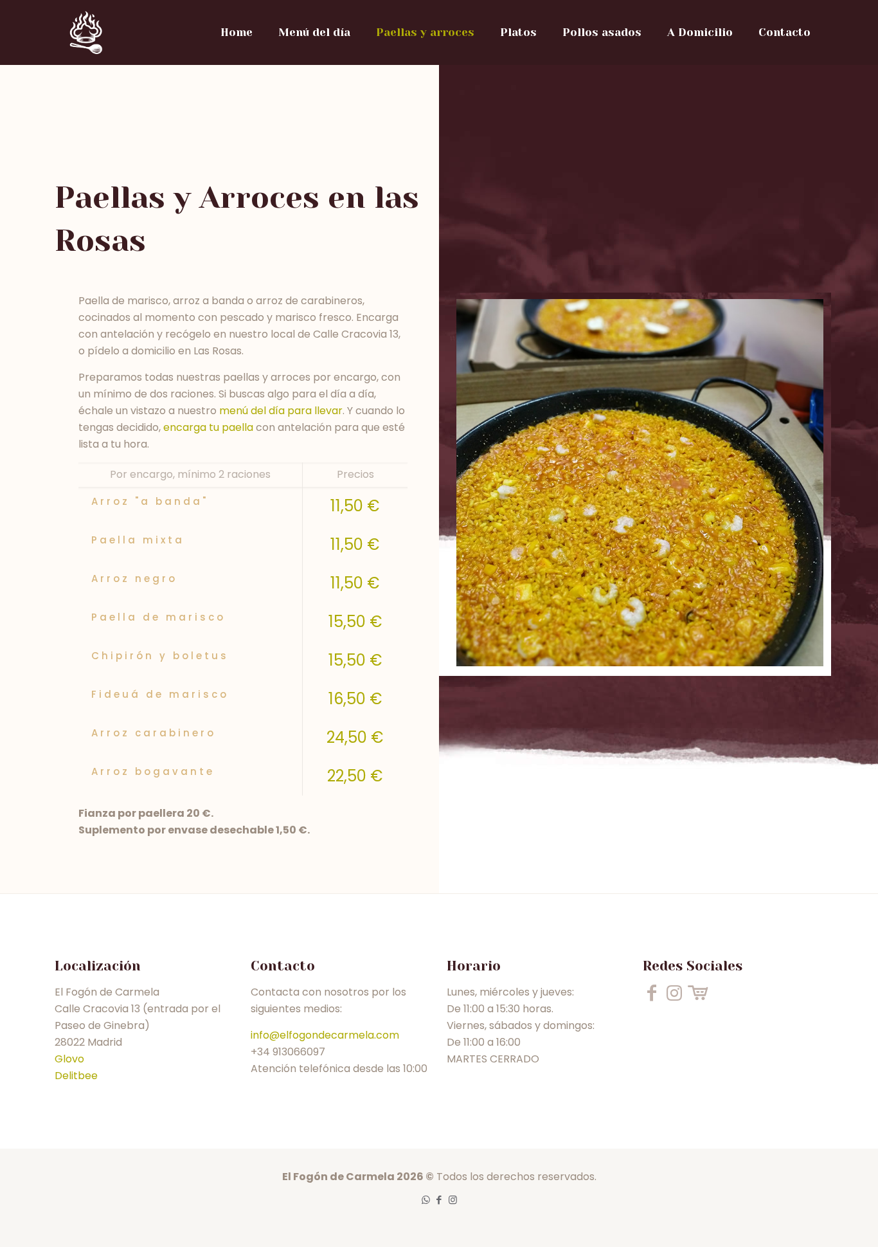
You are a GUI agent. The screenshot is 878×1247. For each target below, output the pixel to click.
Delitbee (76, 1075)
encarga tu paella (208, 427)
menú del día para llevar (281, 410)
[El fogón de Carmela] (85, 32)
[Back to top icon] (816, 1220)
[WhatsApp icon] (426, 1199)
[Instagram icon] (453, 1199)
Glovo (69, 1058)
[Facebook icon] (439, 1199)
